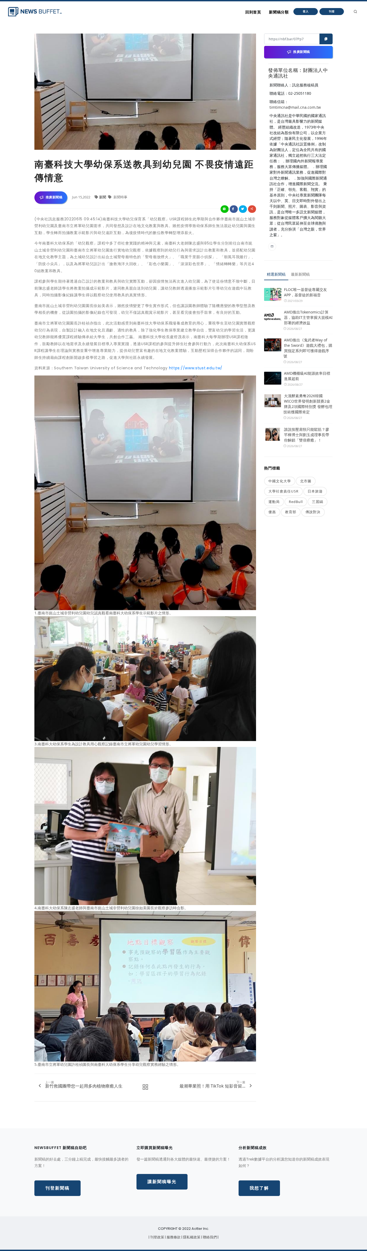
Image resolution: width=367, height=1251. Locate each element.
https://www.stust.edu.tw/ (196, 368)
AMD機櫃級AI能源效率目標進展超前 (307, 376)
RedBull (296, 501)
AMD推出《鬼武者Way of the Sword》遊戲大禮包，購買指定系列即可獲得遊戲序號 (307, 348)
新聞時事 (120, 197)
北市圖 (305, 481)
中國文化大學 (279, 481)
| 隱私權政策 (191, 1237)
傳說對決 (313, 511)
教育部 (290, 511)
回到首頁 (253, 12)
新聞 (103, 197)
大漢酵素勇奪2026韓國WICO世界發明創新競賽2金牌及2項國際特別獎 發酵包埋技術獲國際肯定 (307, 403)
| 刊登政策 (157, 1237)
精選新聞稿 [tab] (276, 274)
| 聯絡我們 (209, 1237)
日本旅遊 (315, 491)
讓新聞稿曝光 (162, 1182)
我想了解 (259, 1188)
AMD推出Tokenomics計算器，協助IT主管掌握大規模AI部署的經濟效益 (308, 317)
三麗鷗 (317, 501)
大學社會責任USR (283, 491)
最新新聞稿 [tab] (300, 274)
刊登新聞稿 (57, 1188)
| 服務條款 (173, 1237)
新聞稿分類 (279, 12)
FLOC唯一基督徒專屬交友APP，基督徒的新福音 (305, 292)
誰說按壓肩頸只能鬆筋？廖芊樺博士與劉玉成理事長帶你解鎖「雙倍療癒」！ (306, 435)
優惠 (272, 511)
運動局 (274, 501)
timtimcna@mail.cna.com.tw (295, 107)
